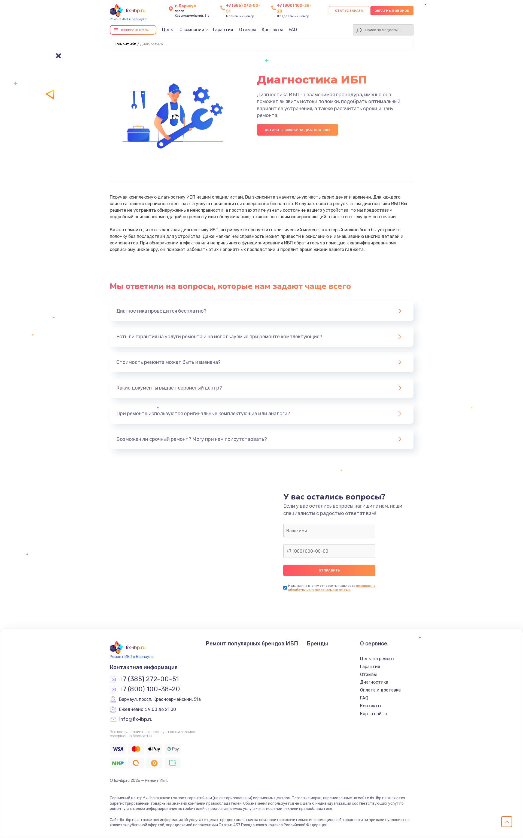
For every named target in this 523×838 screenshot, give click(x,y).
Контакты (272, 29)
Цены (168, 29)
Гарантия (223, 29)
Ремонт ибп (125, 44)
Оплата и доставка (380, 690)
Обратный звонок (392, 11)
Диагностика (374, 682)
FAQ (293, 29)
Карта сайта (373, 713)
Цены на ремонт (377, 658)
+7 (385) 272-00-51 (149, 679)
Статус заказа (349, 11)
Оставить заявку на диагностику (297, 130)
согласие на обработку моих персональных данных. (331, 588)
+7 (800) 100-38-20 (149, 689)
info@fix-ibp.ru (136, 719)
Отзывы (247, 29)
